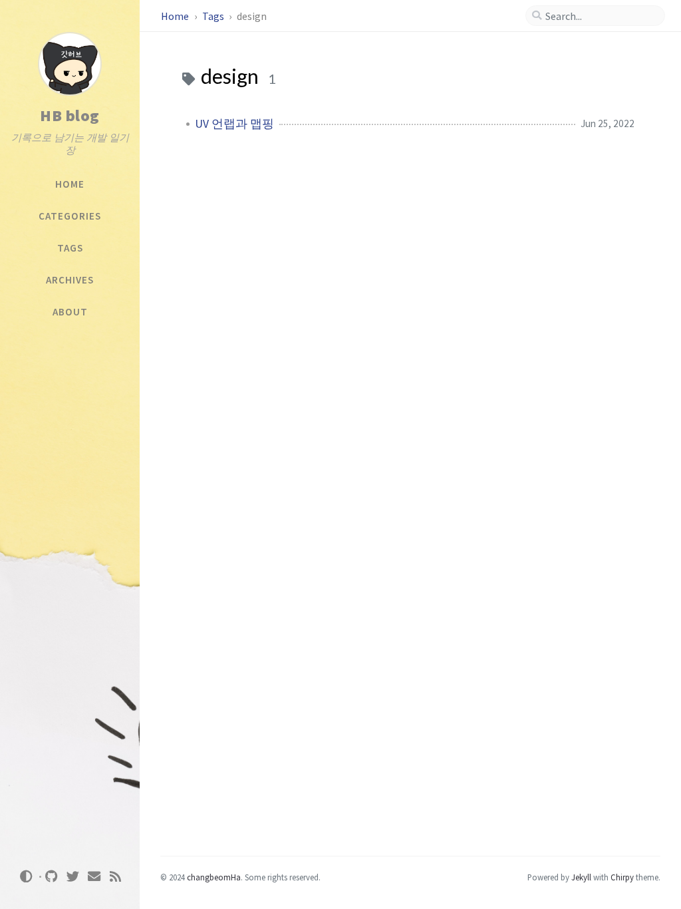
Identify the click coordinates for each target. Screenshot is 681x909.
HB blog (70, 115)
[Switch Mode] (26, 876)
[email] (94, 876)
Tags (214, 16)
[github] (52, 876)
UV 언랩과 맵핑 (234, 123)
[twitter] (73, 876)
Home (176, 16)
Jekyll (581, 877)
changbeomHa (214, 877)
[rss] (115, 876)
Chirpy (622, 877)
